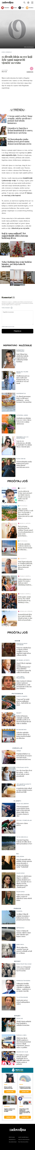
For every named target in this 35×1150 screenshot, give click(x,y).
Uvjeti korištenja (23, 1137)
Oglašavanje (12, 1141)
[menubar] (28, 2)
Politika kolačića (23, 1141)
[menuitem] (28, 2)
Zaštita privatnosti (24, 1139)
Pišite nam (12, 1137)
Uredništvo (12, 1139)
